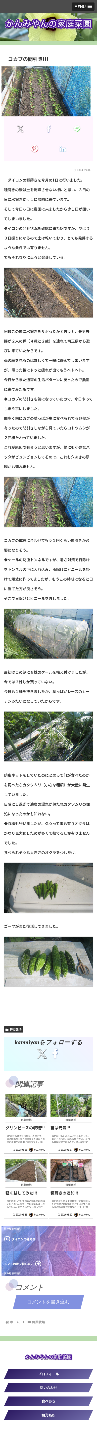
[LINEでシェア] (77, 128)
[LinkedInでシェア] (62, 148)
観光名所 (48, 1414)
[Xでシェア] (20, 128)
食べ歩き (48, 1401)
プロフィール (48, 1373)
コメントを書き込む (48, 1301)
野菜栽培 (16, 1029)
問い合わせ (48, 1387)
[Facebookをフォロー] (55, 1053)
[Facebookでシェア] (48, 128)
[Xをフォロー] (42, 1053)
